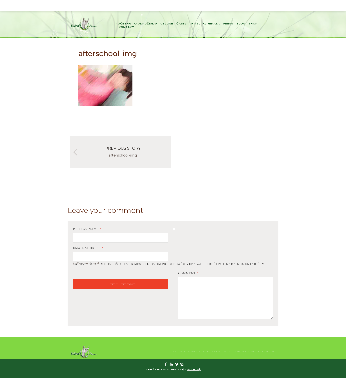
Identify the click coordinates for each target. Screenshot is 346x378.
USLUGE (166, 23)
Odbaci (226, 5)
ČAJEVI (182, 23)
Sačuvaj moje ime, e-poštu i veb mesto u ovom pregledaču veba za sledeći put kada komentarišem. (169, 264)
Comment (188, 273)
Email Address (88, 248)
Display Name (87, 229)
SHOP (253, 23)
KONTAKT (126, 27)
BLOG (240, 23)
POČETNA (123, 23)
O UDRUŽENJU (145, 23)
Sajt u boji (194, 369)
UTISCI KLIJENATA (205, 23)
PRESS (228, 23)
